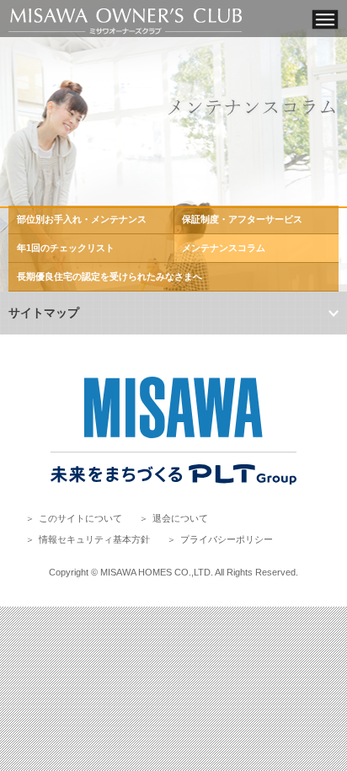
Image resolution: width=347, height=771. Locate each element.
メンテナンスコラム (223, 248)
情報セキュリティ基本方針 (94, 539)
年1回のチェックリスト (66, 248)
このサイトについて (80, 518)
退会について (180, 518)
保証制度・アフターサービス (242, 219)
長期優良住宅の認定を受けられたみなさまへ (109, 276)
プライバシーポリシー (226, 539)
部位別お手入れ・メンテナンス (82, 219)
